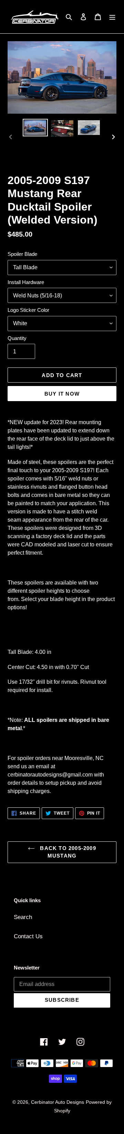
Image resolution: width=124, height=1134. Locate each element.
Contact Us (28, 936)
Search (23, 917)
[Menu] (112, 17)
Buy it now (62, 394)
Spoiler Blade (22, 254)
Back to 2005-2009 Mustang (67, 852)
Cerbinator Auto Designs (57, 1102)
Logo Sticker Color (28, 310)
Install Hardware (26, 282)
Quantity (17, 338)
